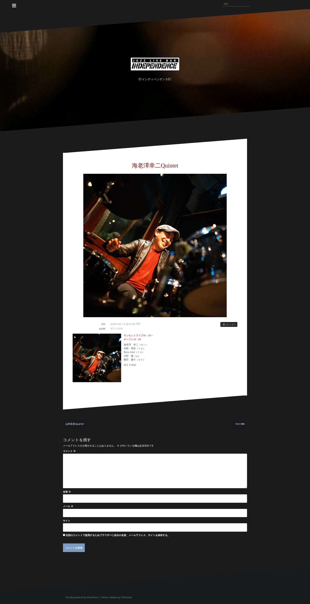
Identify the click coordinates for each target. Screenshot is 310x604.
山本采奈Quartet (74, 423)
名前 (67, 491)
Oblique (113, 597)
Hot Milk (240, 423)
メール (68, 506)
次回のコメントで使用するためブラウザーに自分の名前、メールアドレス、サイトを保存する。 (118, 535)
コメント (69, 451)
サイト (66, 520)
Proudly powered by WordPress (81, 597)
